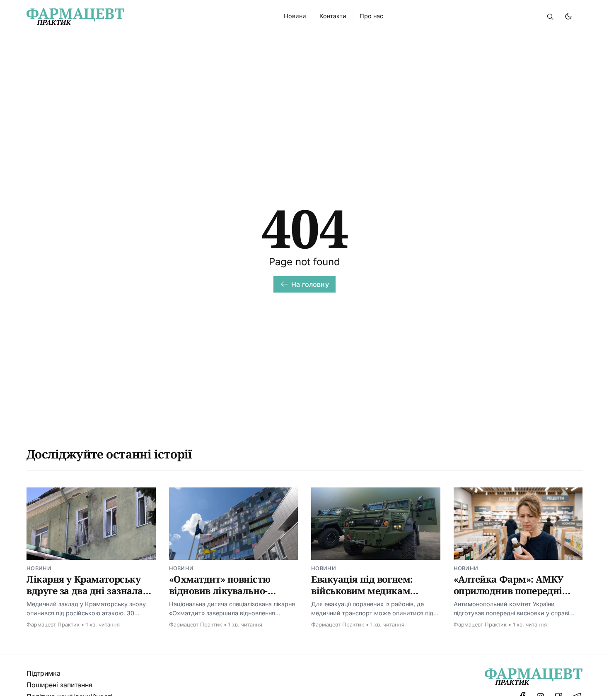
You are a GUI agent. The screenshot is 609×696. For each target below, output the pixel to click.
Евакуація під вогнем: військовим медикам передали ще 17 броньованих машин (362, 596)
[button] (550, 17)
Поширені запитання (59, 685)
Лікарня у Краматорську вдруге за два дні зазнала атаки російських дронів (85, 590)
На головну (310, 284)
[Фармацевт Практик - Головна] (145, 16)
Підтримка (43, 673)
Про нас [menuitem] (371, 15)
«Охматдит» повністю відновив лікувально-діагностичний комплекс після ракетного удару (227, 596)
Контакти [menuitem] (332, 15)
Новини (39, 568)
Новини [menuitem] (295, 15)
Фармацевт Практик (53, 625)
